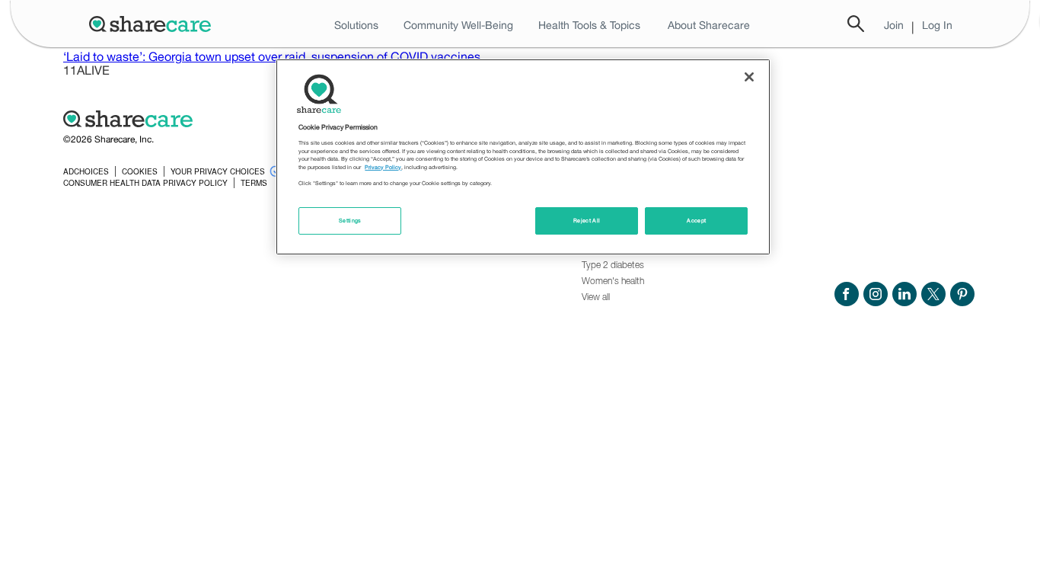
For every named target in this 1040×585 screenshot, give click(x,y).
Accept (696, 220)
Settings (350, 220)
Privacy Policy (383, 167)
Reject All (587, 220)
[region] (523, 157)
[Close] (749, 77)
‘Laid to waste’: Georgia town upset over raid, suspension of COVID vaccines (271, 56)
